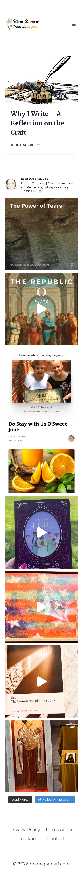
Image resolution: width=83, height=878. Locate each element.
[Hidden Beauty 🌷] (41, 607)
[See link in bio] (41, 234)
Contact (56, 838)
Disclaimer (30, 838)
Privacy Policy (24, 829)
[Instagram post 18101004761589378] (41, 309)
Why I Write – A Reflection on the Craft (37, 123)
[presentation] (41, 80)
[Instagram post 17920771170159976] (41, 532)
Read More (25, 145)
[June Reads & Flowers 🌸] (41, 681)
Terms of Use (59, 829)
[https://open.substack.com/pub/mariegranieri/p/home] (41, 383)
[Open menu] (73, 24)
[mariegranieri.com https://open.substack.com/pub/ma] (41, 458)
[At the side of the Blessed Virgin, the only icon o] (41, 756)
